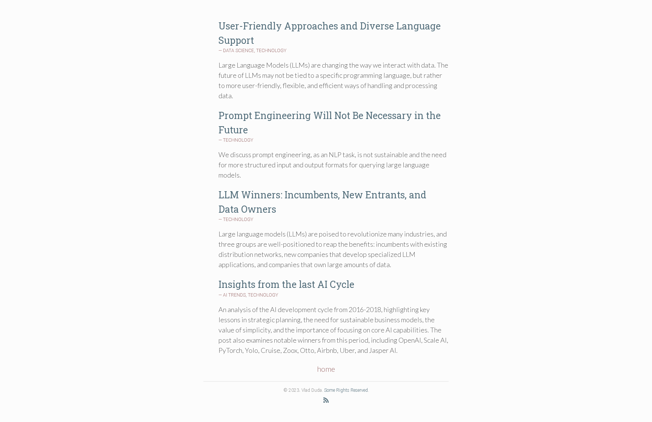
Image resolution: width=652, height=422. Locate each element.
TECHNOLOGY (271, 50)
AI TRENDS (234, 295)
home (326, 368)
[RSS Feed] (326, 400)
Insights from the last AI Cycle (286, 284)
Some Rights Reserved (346, 390)
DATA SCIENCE (238, 50)
